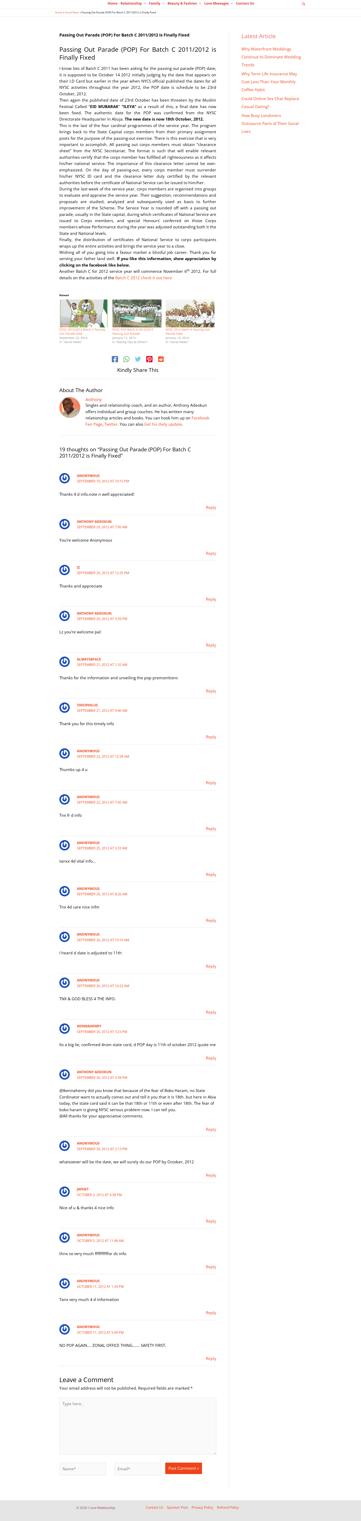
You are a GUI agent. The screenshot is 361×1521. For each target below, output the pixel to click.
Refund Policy (228, 1507)
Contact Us (154, 1507)
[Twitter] (138, 360)
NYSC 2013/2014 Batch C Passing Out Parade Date (82, 331)
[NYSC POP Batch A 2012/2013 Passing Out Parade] (136, 313)
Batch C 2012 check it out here (143, 278)
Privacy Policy (202, 1507)
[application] (144, 3)
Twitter (111, 424)
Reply (211, 507)
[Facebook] (115, 360)
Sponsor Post (177, 1507)
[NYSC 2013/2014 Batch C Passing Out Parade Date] (83, 313)
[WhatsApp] (126, 360)
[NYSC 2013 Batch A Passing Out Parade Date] (190, 313)
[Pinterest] (149, 360)
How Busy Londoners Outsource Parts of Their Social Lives (270, 123)
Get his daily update (163, 424)
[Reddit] (161, 360)
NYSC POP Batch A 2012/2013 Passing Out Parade (132, 331)
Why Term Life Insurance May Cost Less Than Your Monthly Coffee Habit (269, 81)
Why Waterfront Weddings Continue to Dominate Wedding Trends (271, 57)
